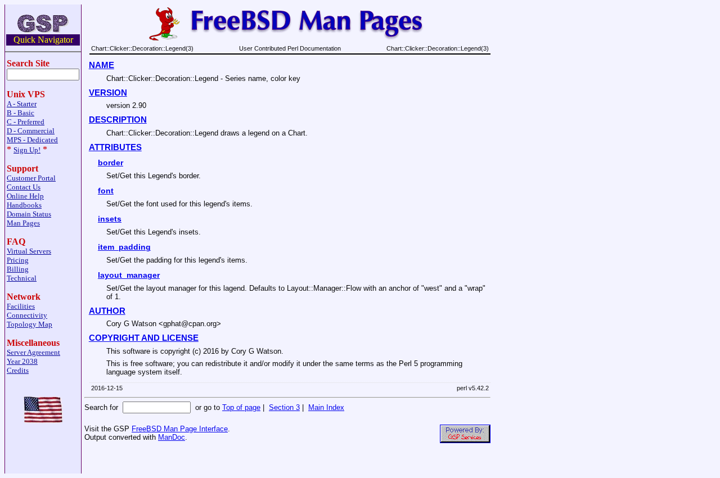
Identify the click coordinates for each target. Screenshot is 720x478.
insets (110, 218)
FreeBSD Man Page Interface (180, 429)
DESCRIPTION (118, 119)
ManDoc (171, 437)
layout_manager (129, 274)
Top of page (241, 407)
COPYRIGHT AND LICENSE (144, 337)
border (110, 162)
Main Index (326, 407)
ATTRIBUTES (115, 147)
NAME (101, 65)
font (106, 190)
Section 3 (284, 407)
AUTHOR (107, 310)
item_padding (124, 246)
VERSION (108, 92)
